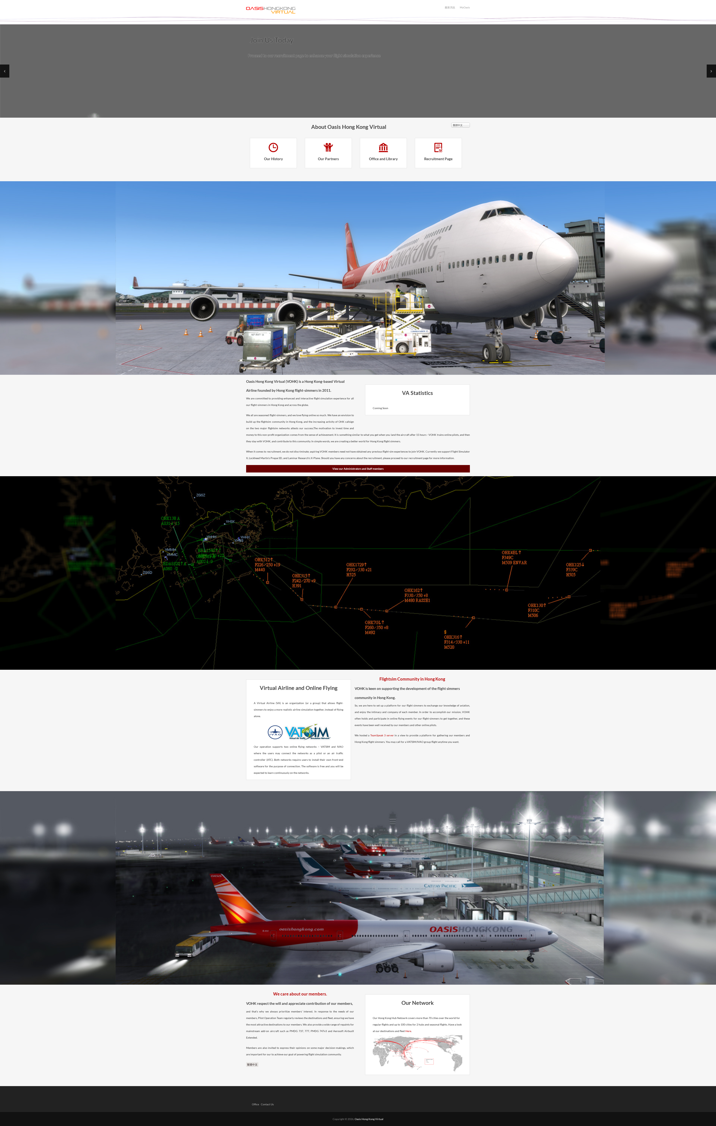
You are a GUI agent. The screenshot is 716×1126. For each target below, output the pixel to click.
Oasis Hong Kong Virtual (369, 1119)
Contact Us (267, 1104)
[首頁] (358, 10)
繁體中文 (252, 1064)
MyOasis (465, 7)
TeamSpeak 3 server (382, 735)
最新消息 (450, 7)
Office (255, 1104)
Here (408, 1031)
